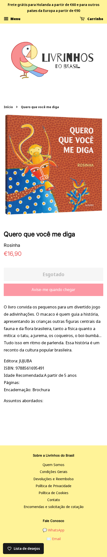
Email (56, 538)
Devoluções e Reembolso (53, 478)
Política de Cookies (53, 492)
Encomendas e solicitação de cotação (54, 506)
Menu (15, 18)
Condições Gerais (53, 471)
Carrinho (95, 18)
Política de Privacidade (53, 485)
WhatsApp (56, 530)
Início (8, 107)
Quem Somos (53, 464)
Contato (53, 499)
